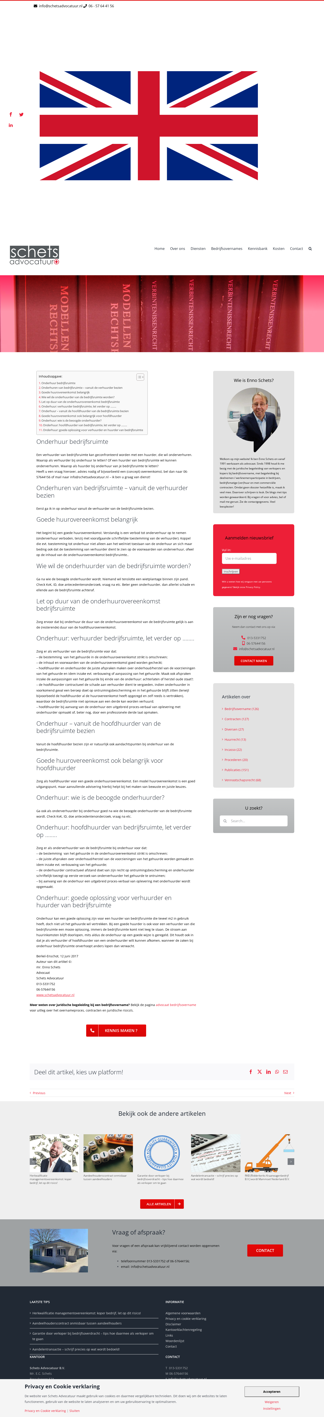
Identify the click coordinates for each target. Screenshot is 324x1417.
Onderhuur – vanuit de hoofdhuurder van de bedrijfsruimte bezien (85, 411)
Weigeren (272, 1402)
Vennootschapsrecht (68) (243, 780)
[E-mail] (285, 1072)
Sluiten (74, 1410)
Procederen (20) (236, 760)
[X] (259, 1072)
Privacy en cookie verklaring (186, 1319)
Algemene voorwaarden (183, 1313)
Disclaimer (174, 1324)
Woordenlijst (175, 1341)
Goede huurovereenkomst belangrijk (65, 392)
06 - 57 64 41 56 (101, 6)
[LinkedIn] (268, 1072)
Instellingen (272, 1408)
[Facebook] (250, 1072)
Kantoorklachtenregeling (184, 1330)
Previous (39, 1093)
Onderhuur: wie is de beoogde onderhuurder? (71, 420)
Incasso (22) (233, 750)
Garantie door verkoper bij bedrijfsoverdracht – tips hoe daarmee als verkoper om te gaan (160, 1179)
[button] (310, 248)
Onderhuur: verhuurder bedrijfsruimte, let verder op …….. (78, 406)
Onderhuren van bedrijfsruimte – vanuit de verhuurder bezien (82, 388)
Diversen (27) (234, 729)
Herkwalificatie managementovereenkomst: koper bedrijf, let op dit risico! (51, 1179)
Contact (171, 1346)
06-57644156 (256, 643)
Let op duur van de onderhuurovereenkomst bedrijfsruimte (80, 402)
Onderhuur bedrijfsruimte (58, 383)
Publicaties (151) (237, 770)
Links (169, 1335)
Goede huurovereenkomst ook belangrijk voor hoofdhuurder (81, 416)
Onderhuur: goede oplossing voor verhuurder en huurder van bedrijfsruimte (93, 430)
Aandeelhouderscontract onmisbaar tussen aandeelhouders (105, 1177)
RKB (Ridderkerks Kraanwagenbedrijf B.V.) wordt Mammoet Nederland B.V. (267, 1177)
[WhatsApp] (277, 1072)
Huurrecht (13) (235, 739)
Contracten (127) (237, 719)
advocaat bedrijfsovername (176, 1005)
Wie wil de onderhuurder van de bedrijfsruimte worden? (78, 397)
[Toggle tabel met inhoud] (138, 377)
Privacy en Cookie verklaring (45, 1410)
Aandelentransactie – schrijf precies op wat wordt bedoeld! (214, 1177)
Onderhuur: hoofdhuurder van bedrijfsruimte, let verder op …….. (85, 425)
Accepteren (271, 1391)
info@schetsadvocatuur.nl (61, 6)
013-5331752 (256, 638)
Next (287, 1093)
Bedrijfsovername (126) (242, 709)
